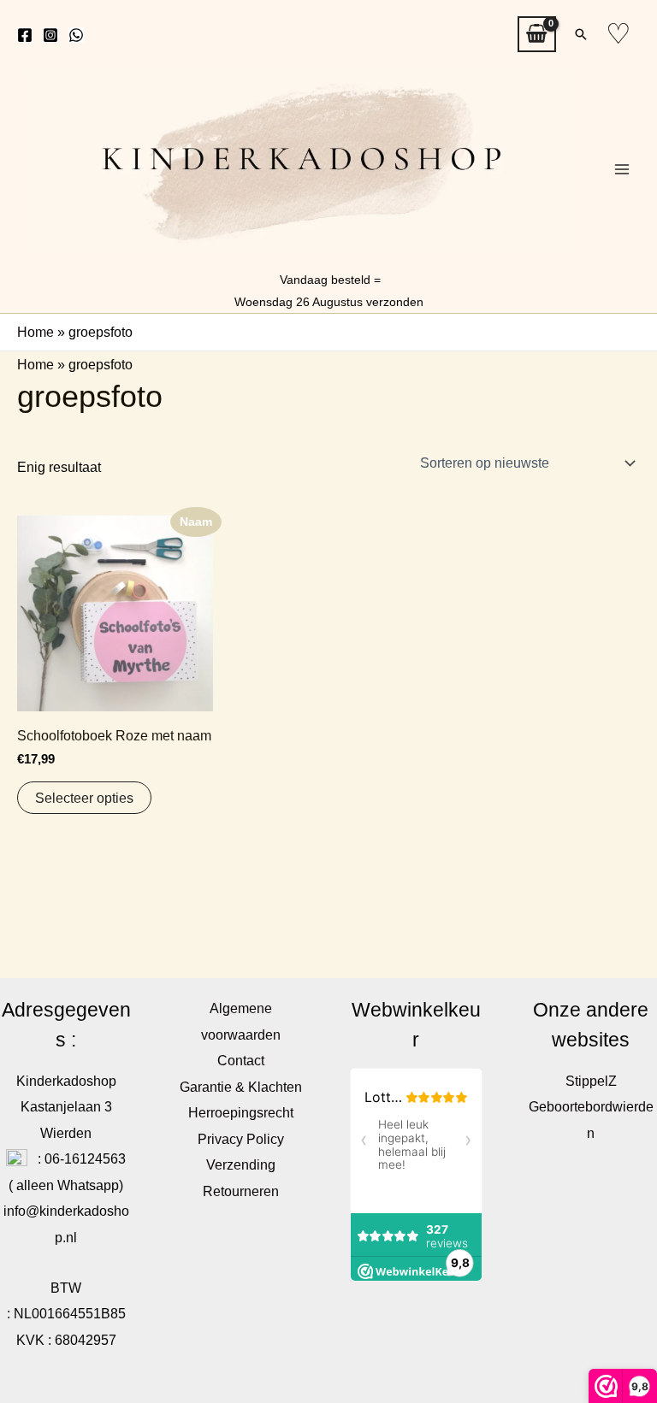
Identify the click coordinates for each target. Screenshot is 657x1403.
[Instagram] (50, 35)
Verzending (240, 1164)
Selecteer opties (84, 797)
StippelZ (591, 1080)
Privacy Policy (241, 1139)
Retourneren (241, 1191)
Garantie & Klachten (241, 1086)
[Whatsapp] (76, 35)
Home (35, 331)
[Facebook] (25, 35)
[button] (581, 34)
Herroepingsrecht (240, 1112)
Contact (240, 1060)
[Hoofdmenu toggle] (621, 168)
